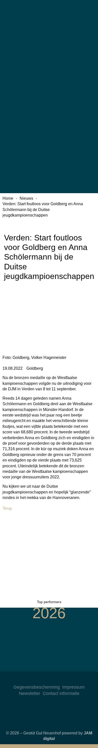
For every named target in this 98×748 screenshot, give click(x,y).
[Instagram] (39, 679)
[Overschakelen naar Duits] (49, 22)
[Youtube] (59, 679)
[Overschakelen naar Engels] (49, 66)
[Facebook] (49, 679)
